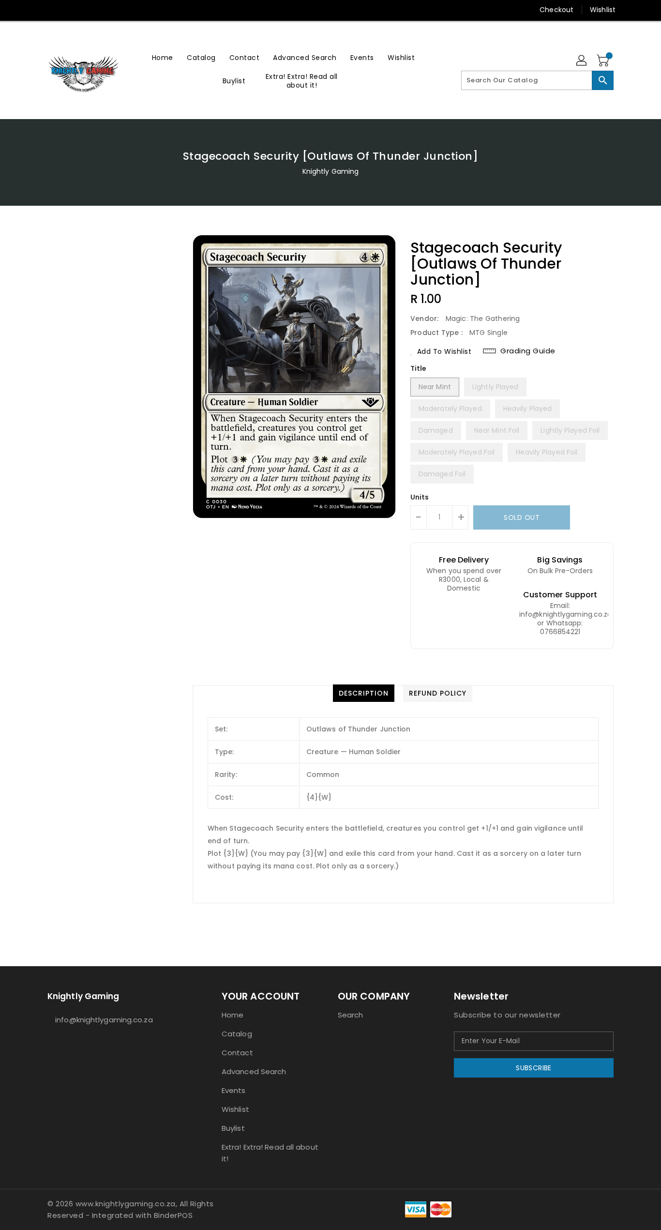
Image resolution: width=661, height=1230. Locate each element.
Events (234, 1090)
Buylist (233, 1128)
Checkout (556, 10)
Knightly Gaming (330, 171)
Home (232, 1015)
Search (350, 1015)
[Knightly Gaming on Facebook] (34, 9)
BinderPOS (173, 1215)
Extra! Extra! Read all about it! (270, 1153)
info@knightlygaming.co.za (104, 1020)
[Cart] (604, 61)
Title (418, 368)
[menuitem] (162, 57)
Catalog (237, 1034)
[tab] (363, 693)
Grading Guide (528, 351)
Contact (237, 1053)
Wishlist (603, 10)
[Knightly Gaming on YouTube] (70, 9)
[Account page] (582, 61)
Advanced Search (254, 1071)
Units (419, 497)
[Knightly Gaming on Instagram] (52, 9)
